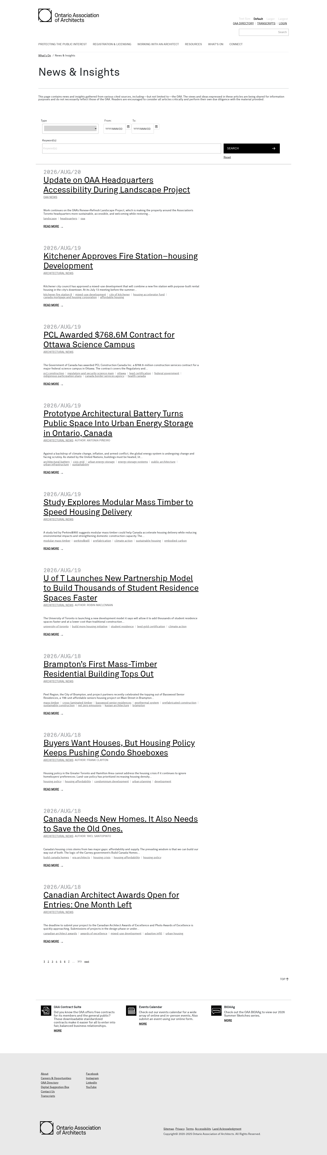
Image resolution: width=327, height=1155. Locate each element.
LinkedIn (91, 1082)
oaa (83, 218)
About (44, 1073)
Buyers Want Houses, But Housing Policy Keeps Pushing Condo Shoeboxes (119, 748)
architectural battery (56, 461)
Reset (227, 157)
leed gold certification (151, 626)
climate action (123, 540)
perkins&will (82, 540)
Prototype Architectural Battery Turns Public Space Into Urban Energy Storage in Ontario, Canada (118, 424)
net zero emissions (89, 705)
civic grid (78, 461)
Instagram (92, 1078)
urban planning (141, 781)
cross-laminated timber (77, 702)
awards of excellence (93, 933)
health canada (137, 376)
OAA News (50, 197)
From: (108, 120)
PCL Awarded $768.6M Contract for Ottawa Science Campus (109, 340)
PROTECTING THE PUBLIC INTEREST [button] (62, 44)
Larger (271, 19)
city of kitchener (119, 294)
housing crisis (101, 857)
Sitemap (169, 1129)
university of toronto (56, 626)
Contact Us (48, 1091)
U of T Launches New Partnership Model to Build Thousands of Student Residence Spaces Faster (121, 588)
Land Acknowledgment (226, 1129)
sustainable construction (59, 705)
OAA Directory (243, 23)
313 (79, 961)
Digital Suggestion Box (55, 1087)
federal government (166, 373)
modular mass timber (56, 540)
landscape (50, 218)
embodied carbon (175, 540)
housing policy (52, 781)
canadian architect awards (60, 933)
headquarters (68, 218)
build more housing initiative (89, 626)
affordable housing (112, 297)
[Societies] (70, 135)
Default (258, 19)
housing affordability (78, 781)
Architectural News (58, 273)
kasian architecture (117, 705)
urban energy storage (101, 461)
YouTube (91, 1087)
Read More (51, 226)
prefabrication (102, 540)
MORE (58, 1030)
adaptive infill (153, 933)
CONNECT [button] (236, 44)
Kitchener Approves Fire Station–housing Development (120, 261)
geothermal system (147, 702)
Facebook (92, 1073)
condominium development (111, 781)
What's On (44, 55)
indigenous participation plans (62, 376)
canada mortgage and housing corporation (70, 297)
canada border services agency (104, 376)
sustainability (80, 464)
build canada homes (56, 857)
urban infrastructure (56, 464)
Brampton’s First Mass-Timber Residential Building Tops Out (100, 669)
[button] (70, 129)
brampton (139, 705)
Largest (283, 19)
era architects (81, 857)
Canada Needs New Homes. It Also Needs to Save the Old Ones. (120, 824)
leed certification (140, 373)
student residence (122, 626)
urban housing (174, 933)
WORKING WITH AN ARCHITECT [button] (158, 44)
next (86, 961)
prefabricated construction (179, 702)
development (162, 781)
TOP (282, 979)
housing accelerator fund (149, 294)
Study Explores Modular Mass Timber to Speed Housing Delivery (118, 507)
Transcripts (266, 23)
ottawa (121, 373)
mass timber (51, 702)
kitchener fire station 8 (57, 294)
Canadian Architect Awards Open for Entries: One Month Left (111, 900)
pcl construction (53, 373)
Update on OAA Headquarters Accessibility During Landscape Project (116, 185)
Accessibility (203, 1129)
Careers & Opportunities (56, 1078)
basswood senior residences (113, 702)
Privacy (180, 1129)
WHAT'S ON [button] (215, 44)
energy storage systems (133, 461)
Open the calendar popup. (128, 127)
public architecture (163, 461)
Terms (190, 1129)
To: (134, 120)
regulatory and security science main (90, 373)
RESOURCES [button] (193, 44)
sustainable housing (148, 540)
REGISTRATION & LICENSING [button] (112, 44)
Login (283, 23)
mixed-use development (90, 294)
